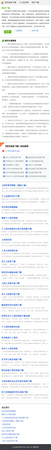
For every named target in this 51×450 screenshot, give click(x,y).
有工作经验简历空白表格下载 (15, 173)
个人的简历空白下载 (11, 196)
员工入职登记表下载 (13, 157)
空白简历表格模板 (10, 207)
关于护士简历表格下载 (14, 169)
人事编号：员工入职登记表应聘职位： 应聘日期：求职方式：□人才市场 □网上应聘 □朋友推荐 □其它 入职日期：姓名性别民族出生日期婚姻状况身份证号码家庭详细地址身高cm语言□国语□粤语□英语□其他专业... (25, 300)
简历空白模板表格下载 (12, 272)
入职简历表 (7, 240)
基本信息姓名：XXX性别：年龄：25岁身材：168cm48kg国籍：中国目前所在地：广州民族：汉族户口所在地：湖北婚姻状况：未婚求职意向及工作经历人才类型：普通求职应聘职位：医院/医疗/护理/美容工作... (25, 321)
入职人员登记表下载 (11, 283)
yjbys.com (29, 447)
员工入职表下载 (9, 261)
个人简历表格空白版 (12, 151)
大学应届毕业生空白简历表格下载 (37, 176)
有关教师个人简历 (12, 165)
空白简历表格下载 (35, 172)
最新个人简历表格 (10, 218)
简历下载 (35, 2)
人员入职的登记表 (9, 428)
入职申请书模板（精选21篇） (15, 185)
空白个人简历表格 (35, 165)
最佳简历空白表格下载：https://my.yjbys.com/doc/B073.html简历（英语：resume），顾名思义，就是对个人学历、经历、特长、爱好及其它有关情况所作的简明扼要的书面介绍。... (25, 310)
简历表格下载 (10, 2)
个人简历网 (24, 2)
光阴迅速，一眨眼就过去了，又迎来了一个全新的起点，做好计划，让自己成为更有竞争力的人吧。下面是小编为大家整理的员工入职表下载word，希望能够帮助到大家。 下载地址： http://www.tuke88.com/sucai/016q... (25, 267)
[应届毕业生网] (2, 2)
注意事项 (19, 31)
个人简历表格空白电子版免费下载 (17, 229)
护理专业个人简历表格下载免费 (15, 161)
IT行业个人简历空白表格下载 (15, 176)
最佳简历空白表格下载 (36, 157)
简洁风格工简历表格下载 (37, 169)
